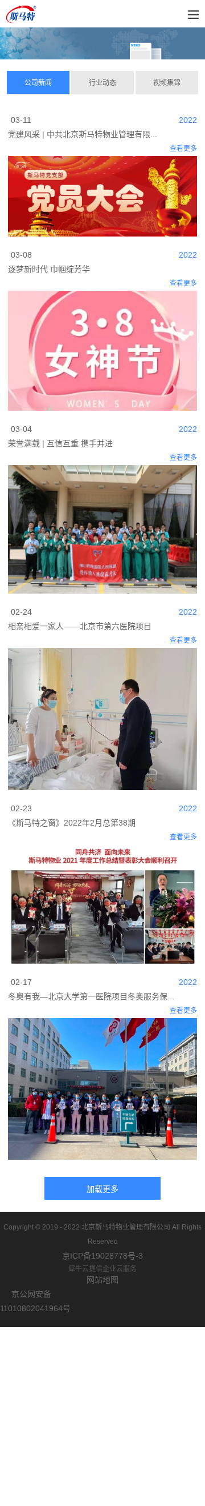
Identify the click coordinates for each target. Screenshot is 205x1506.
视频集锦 (167, 83)
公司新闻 (38, 83)
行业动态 (102, 83)
